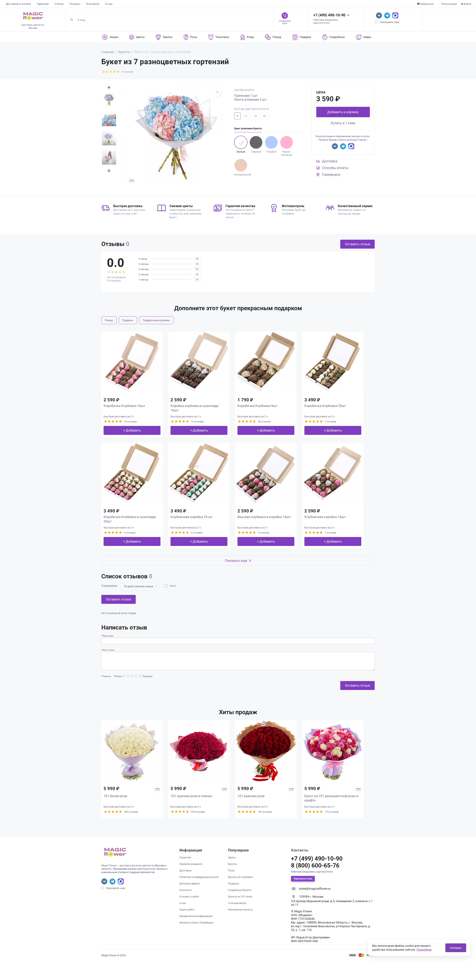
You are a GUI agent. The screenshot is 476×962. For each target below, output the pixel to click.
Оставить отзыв (357, 244)
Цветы (232, 857)
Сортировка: (109, 585)
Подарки (127, 320)
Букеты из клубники (240, 876)
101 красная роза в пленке (191, 796)
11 (245, 115)
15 (255, 115)
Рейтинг (107, 676)
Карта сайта (186, 909)
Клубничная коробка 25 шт (192, 517)
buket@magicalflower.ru (315, 888)
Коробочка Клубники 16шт (124, 406)
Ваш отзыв (108, 650)
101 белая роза (115, 796)
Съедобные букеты (239, 890)
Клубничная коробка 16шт (325, 517)
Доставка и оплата (18, 4)
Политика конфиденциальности (199, 876)
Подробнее (424, 949)
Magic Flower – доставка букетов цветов (126, 865)
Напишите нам (389, 22)
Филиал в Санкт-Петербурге (196, 922)
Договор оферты (189, 883)
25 (264, 115)
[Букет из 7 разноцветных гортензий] (175, 135)
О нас (108, 4)
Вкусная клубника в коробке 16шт (264, 517)
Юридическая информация (196, 916)
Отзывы (75, 4)
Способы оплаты (335, 168)
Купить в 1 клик (343, 123)
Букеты (232, 863)
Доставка (329, 161)
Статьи (59, 4)
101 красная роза (251, 796)
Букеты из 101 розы (240, 896)
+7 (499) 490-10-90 (329, 15)
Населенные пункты (240, 909)
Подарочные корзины (156, 320)
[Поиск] (73, 19)
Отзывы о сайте (189, 896)
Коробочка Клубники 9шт (257, 406)
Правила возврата (190, 863)
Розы (231, 870)
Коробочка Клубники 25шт (325, 406)
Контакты (92, 4)
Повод (109, 320)
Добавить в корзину (343, 112)
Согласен (455, 947)
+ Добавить (132, 430)
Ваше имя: (108, 636)
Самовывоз (331, 174)
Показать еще (236, 561)
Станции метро (237, 903)
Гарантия (43, 4)
